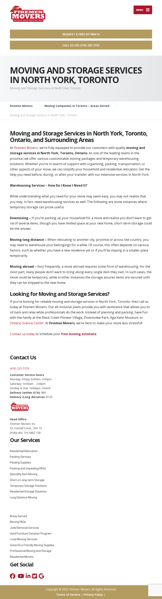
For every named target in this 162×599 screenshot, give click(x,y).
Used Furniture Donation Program (31, 533)
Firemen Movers (26, 148)
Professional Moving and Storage (30, 550)
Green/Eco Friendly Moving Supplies (32, 545)
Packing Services (20, 456)
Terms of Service (68, 594)
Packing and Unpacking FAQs (28, 468)
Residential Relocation (24, 451)
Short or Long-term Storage (27, 480)
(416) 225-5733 (19, 368)
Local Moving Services (23, 539)
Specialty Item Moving (23, 474)
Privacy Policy (93, 594)
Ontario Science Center (27, 323)
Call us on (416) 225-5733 (81, 45)
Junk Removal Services (24, 527)
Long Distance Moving (23, 497)
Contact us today (22, 334)
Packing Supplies (20, 462)
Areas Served (18, 516)
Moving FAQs (18, 521)
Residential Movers (22, 556)
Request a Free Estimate (81, 34)
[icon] (12, 577)
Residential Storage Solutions (28, 491)
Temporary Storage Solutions (28, 485)
